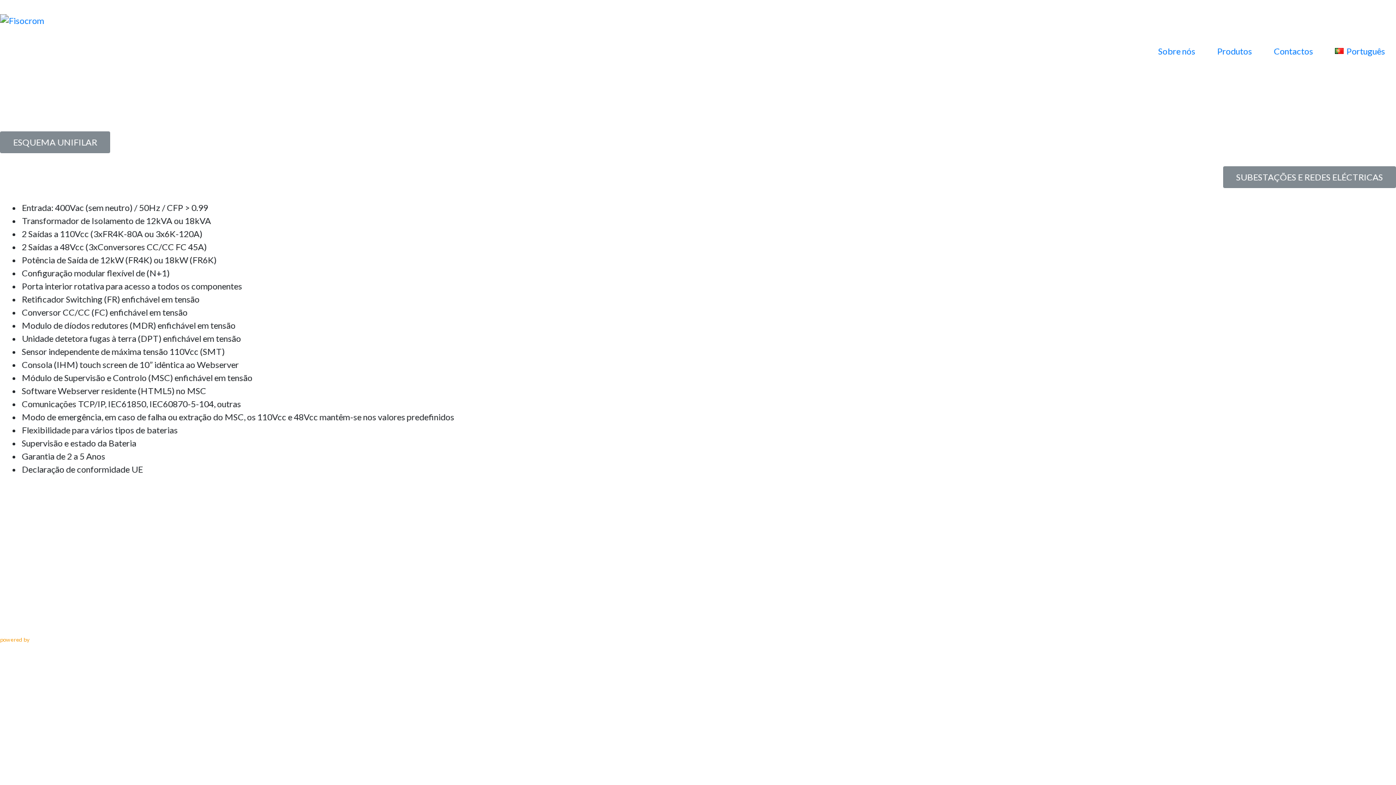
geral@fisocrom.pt (37, 617)
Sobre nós (1176, 51)
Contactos (1293, 51)
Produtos (1234, 51)
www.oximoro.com (53, 639)
